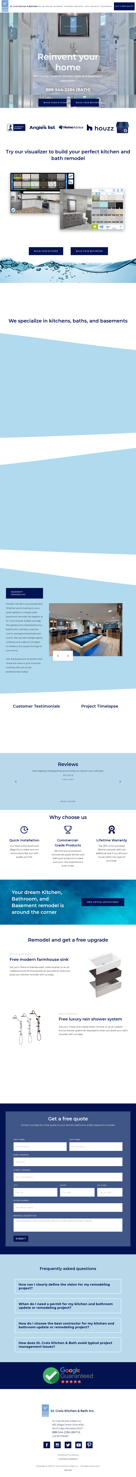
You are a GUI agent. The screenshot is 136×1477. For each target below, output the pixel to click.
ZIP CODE (102, 1185)
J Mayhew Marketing (68, 1458)
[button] (107, 6)
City (16, 1185)
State (63, 1185)
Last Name (74, 1140)
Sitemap (68, 1470)
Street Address (22, 1170)
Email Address (21, 1155)
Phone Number (21, 1200)
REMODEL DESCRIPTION (25, 1216)
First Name (19, 1140)
